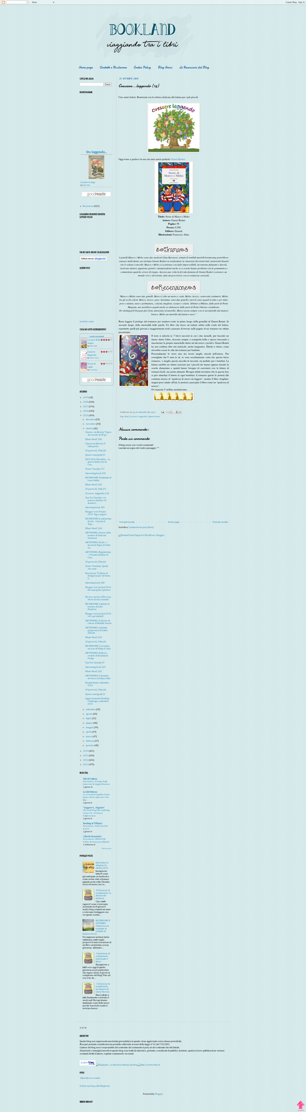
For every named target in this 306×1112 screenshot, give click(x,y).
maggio (90, 727)
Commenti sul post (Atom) (141, 527)
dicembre (90, 419)
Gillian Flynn (94, 358)
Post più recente (127, 522)
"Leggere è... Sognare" (94, 808)
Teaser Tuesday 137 (95, 469)
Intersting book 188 (95, 583)
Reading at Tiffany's (92, 823)
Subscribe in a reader (90, 1078)
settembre (91, 709)
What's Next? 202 (93, 671)
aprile (89, 732)
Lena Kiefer (93, 370)
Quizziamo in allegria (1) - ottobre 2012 (102, 865)
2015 (86, 415)
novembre (91, 424)
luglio (89, 718)
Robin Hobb (86, 185)
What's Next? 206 (93, 439)
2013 (86, 756)
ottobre (89, 428)
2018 (86, 402)
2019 (86, 397)
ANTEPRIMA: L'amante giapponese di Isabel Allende (96, 630)
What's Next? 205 (93, 485)
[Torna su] (300, 1104)
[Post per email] (162, 412)
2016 (86, 411)
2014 (86, 751)
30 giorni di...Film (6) (95, 562)
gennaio (90, 745)
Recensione (88, 206)
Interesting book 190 (95, 473)
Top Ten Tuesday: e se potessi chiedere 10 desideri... (95, 500)
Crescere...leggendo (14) (97, 493)
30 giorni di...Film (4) (95, 690)
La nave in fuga (87, 182)
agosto (89, 714)
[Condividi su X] (174, 412)
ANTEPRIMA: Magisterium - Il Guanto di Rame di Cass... (98, 555)
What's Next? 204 (93, 528)
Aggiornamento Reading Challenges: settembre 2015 (97, 701)
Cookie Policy (142, 67)
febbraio (90, 741)
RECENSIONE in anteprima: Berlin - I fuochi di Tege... (98, 521)
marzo (89, 736)
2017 (86, 407)
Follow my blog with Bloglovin (95, 1086)
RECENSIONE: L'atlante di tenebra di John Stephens (97, 607)
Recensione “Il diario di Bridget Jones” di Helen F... (97, 576)
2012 (86, 760)
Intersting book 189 (95, 507)
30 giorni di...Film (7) (95, 489)
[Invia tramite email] (168, 412)
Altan (126, 417)
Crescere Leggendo (138, 417)
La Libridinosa (90, 792)
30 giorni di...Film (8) (95, 451)
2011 (86, 764)
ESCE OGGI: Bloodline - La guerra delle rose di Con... (97, 462)
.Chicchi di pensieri (92, 836)
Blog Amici (165, 67)
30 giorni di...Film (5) (95, 642)
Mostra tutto (107, 848)
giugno (89, 723)
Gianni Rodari (178, 159)
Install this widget (87, 322)
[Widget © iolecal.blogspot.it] (301, 1111)
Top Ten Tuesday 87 (95, 663)
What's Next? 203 (93, 637)
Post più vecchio (220, 522)
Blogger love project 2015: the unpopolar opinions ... (98, 590)
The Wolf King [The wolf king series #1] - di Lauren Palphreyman (96, 813)
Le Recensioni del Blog (194, 67)
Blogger (159, 1094)
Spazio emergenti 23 (95, 455)
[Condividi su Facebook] (177, 412)
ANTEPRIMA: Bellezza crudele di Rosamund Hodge (96, 656)
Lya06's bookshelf (97, 336)
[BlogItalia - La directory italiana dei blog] (117, 1065)
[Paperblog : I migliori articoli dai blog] (88, 1065)
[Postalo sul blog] (171, 412)
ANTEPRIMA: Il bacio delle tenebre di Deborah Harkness (98, 535)
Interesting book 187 (95, 667)
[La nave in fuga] (96, 178)
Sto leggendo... (96, 152)
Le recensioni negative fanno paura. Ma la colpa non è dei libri (96, 797)
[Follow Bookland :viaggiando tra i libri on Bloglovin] (93, 260)
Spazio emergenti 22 (95, 694)
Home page (85, 67)
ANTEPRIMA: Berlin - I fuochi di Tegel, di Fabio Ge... (98, 545)
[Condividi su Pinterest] (180, 412)
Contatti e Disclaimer (113, 67)
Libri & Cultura (90, 779)
